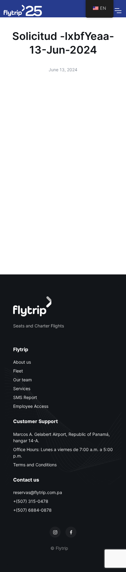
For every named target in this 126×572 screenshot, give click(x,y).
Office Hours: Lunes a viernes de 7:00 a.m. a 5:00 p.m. (63, 452)
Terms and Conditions (35, 464)
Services (21, 388)
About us (22, 362)
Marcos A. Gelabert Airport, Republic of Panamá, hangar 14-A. (61, 437)
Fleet (18, 370)
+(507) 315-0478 (30, 501)
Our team (22, 379)
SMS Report (25, 397)
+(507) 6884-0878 (32, 510)
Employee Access (30, 406)
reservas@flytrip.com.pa (37, 492)
